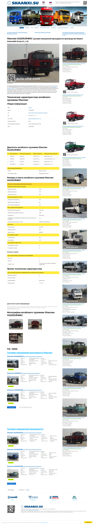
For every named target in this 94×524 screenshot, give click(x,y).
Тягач (32, 27)
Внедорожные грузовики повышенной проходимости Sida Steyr (71, 158)
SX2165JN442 (73, 387)
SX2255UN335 (73, 357)
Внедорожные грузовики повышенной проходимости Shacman (71, 64)
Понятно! (88, 522)
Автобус (71, 27)
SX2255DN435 (73, 63)
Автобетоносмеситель (45, 27)
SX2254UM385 (73, 187)
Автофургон (53, 27)
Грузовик (36, 27)
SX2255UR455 (73, 417)
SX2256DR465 (73, 327)
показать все (11, 407)
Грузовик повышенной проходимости (25, 429)
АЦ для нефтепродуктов (63, 27)
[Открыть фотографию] (33, 63)
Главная (22, 27)
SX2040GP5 (73, 303)
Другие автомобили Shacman (25, 407)
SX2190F (72, 94)
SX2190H (72, 126)
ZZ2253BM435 (74, 157)
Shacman (30, 107)
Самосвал (27, 27)
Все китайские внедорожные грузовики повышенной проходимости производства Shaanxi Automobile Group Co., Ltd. (74, 34)
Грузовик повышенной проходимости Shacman (29, 353)
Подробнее (11, 369)
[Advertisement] (19, 137)
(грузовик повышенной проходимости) (24, 356)
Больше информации (43, 522)
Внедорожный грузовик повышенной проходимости (37, 112)
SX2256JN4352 (73, 273)
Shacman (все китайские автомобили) (42, 32)
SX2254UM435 (73, 218)
